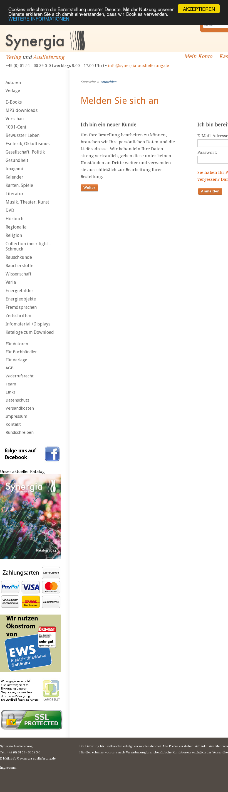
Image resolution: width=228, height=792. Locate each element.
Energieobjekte (21, 299)
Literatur (15, 193)
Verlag (13, 57)
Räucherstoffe (19, 265)
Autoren (13, 82)
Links (11, 392)
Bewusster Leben (22, 135)
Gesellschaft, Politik (25, 152)
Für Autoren (17, 343)
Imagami (14, 168)
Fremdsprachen (21, 307)
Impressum (16, 416)
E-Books (14, 102)
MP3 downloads (22, 110)
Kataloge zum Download (30, 332)
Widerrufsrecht (20, 376)
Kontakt (13, 424)
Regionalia (16, 227)
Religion (14, 235)
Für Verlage (16, 359)
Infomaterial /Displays (28, 324)
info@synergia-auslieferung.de (138, 65)
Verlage (13, 90)
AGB (10, 367)
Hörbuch (14, 218)
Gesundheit (17, 160)
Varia (11, 282)
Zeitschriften (18, 315)
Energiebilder (19, 290)
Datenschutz (17, 400)
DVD (10, 210)
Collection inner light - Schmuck (28, 246)
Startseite (88, 82)
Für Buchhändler (21, 351)
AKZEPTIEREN (199, 8)
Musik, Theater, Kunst (27, 202)
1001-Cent (16, 127)
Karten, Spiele (19, 185)
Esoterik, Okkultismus (27, 143)
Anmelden (108, 82)
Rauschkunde (19, 257)
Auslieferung (48, 57)
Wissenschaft (18, 274)
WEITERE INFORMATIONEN (38, 18)
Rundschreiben (20, 432)
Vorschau (15, 118)
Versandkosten (20, 408)
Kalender (14, 177)
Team (11, 384)
